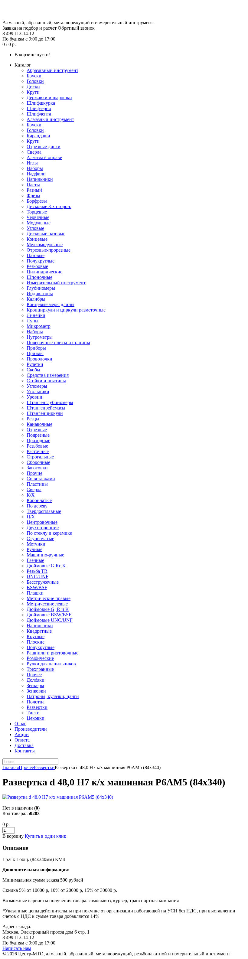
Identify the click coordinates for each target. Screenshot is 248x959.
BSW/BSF (37, 587)
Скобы (33, 369)
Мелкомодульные (45, 244)
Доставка (24, 745)
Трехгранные (40, 669)
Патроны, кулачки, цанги (53, 696)
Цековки (35, 718)
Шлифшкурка (41, 103)
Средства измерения (48, 375)
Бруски (34, 75)
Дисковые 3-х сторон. (49, 206)
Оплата (22, 739)
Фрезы (33, 195)
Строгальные (40, 456)
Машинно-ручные (45, 554)
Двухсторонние (43, 527)
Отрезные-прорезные (48, 250)
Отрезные (37, 429)
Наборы (35, 168)
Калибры (36, 299)
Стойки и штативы (46, 380)
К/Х (31, 494)
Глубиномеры (41, 288)
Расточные (38, 451)
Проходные (38, 440)
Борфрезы (37, 201)
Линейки (36, 315)
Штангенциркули (45, 413)
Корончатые (39, 500)
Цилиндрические (44, 271)
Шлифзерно (39, 108)
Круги (33, 92)
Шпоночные (39, 277)
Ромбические (40, 658)
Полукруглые (40, 260)
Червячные (38, 217)
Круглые (35, 636)
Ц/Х (31, 516)
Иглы (32, 162)
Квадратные (39, 631)
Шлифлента (39, 113)
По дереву (37, 505)
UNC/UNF (37, 576)
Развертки (37, 707)
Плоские (35, 641)
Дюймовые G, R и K (48, 609)
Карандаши (38, 135)
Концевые (37, 239)
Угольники (38, 391)
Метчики (36, 543)
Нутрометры (40, 337)
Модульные (39, 222)
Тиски (33, 712)
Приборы (36, 348)
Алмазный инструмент (50, 119)
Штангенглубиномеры (50, 402)
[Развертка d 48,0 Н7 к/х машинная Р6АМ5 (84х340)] (57, 797)
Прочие (34, 473)
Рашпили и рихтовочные (52, 652)
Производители (31, 729)
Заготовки (37, 467)
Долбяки (35, 680)
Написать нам (16, 948)
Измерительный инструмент (56, 282)
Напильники (40, 179)
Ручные (34, 549)
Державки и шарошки (49, 97)
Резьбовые (37, 266)
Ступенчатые (40, 538)
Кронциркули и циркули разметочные (66, 309)
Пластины (37, 484)
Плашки (35, 592)
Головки (35, 81)
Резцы (33, 418)
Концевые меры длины (50, 304)
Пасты (33, 184)
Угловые (35, 228)
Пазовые (35, 255)
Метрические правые (48, 598)
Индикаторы (40, 293)
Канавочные (39, 424)
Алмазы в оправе (44, 157)
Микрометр (39, 326)
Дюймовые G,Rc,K (46, 565)
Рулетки (35, 364)
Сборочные (38, 462)
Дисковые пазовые (46, 233)
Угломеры (37, 386)
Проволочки (39, 358)
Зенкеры (35, 685)
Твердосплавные (44, 511)
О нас (20, 723)
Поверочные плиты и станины (58, 342)
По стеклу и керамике (49, 533)
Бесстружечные (43, 582)
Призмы (35, 353)
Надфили (36, 173)
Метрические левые (47, 603)
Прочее (34, 674)
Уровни (34, 397)
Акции (22, 734)
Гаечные (35, 560)
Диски (33, 86)
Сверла (34, 152)
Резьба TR (37, 571)
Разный (34, 190)
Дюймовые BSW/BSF (49, 614)
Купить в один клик (45, 836)
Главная (10, 767)
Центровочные (42, 522)
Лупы (32, 320)
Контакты (25, 750)
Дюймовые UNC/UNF (50, 620)
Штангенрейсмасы (46, 407)
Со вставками (41, 478)
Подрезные (38, 435)
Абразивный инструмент (52, 70)
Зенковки (36, 690)
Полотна (35, 701)
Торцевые (37, 211)
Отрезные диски (43, 146)
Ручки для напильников (51, 663)
